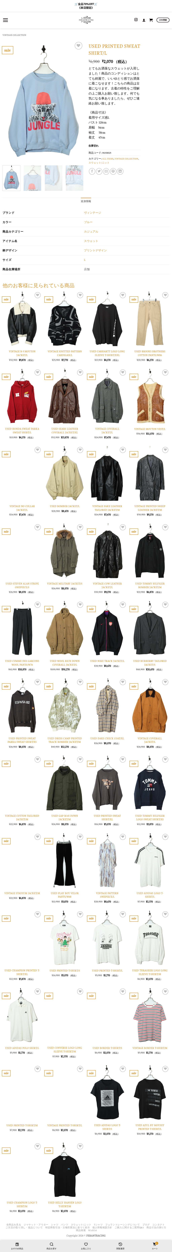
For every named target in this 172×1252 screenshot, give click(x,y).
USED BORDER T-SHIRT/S (107, 1048)
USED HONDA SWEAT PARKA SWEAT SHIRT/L (22, 430)
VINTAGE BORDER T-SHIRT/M (150, 1048)
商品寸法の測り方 (156, 1227)
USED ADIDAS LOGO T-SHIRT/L (150, 895)
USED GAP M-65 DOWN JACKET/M (64, 817)
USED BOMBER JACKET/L (65, 506)
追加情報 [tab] (86, 201)
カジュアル (91, 231)
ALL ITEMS (108, 158)
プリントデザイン (95, 250)
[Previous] (8, 102)
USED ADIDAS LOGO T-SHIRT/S (107, 1127)
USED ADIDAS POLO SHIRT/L (22, 1048)
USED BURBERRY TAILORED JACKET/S (150, 662)
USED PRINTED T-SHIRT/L (107, 970)
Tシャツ (98, 1224)
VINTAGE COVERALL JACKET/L (107, 430)
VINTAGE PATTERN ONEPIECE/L (107, 895)
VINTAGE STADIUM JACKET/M (22, 893)
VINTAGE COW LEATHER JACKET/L (107, 585)
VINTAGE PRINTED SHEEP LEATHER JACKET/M (149, 508)
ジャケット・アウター (36, 1224)
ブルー (88, 222)
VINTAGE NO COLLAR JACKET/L (22, 508)
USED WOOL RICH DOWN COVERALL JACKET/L (65, 662)
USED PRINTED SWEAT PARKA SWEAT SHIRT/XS (22, 740)
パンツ (64, 1224)
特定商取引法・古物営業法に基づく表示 (67, 1227)
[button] (5, 20)
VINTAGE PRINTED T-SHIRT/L (64, 1125)
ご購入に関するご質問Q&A (129, 1227)
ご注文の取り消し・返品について (24, 1227)
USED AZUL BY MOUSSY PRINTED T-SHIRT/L (150, 1127)
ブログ (146, 1224)
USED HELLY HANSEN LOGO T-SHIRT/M (64, 1204)
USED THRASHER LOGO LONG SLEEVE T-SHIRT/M (149, 972)
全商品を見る (13, 1224)
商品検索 (81, 1230)
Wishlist (92, 1230)
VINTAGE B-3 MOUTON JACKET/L (22, 353)
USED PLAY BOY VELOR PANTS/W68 (65, 895)
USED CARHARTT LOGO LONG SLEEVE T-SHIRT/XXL (107, 353)
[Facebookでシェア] (92, 171)
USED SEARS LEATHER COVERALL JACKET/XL (64, 430)
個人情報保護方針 (102, 1227)
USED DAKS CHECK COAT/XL (107, 738)
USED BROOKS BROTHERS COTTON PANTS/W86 (149, 353)
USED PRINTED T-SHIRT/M (22, 1125)
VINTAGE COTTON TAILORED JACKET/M (22, 817)
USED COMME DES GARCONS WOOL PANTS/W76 (22, 662)
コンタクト (158, 1224)
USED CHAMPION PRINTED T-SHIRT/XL (22, 972)
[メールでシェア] (106, 171)
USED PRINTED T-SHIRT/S (65, 970)
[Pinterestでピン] (113, 171)
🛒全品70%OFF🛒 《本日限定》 (86, 6)
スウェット (91, 241)
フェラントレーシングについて (122, 1224)
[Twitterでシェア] (99, 171)
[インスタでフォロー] (136, 20)
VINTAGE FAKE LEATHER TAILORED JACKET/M (107, 508)
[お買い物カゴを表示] (151, 20)
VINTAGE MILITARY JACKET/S (64, 583)
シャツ (54, 1224)
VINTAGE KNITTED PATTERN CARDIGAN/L (65, 353)
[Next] (78, 102)
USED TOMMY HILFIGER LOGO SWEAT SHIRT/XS (150, 817)
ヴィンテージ (92, 212)
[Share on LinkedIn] (120, 171)
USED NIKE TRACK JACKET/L (107, 661)
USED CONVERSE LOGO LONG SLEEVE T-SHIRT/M (64, 1049)
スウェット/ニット (99, 162)
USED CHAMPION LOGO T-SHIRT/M (22, 1204)
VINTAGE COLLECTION (14, 35)
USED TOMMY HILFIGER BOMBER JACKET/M (150, 585)
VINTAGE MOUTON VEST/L (149, 429)
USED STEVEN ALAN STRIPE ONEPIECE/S (22, 585)
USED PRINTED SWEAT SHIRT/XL (107, 817)
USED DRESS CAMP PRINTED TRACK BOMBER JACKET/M (65, 740)
